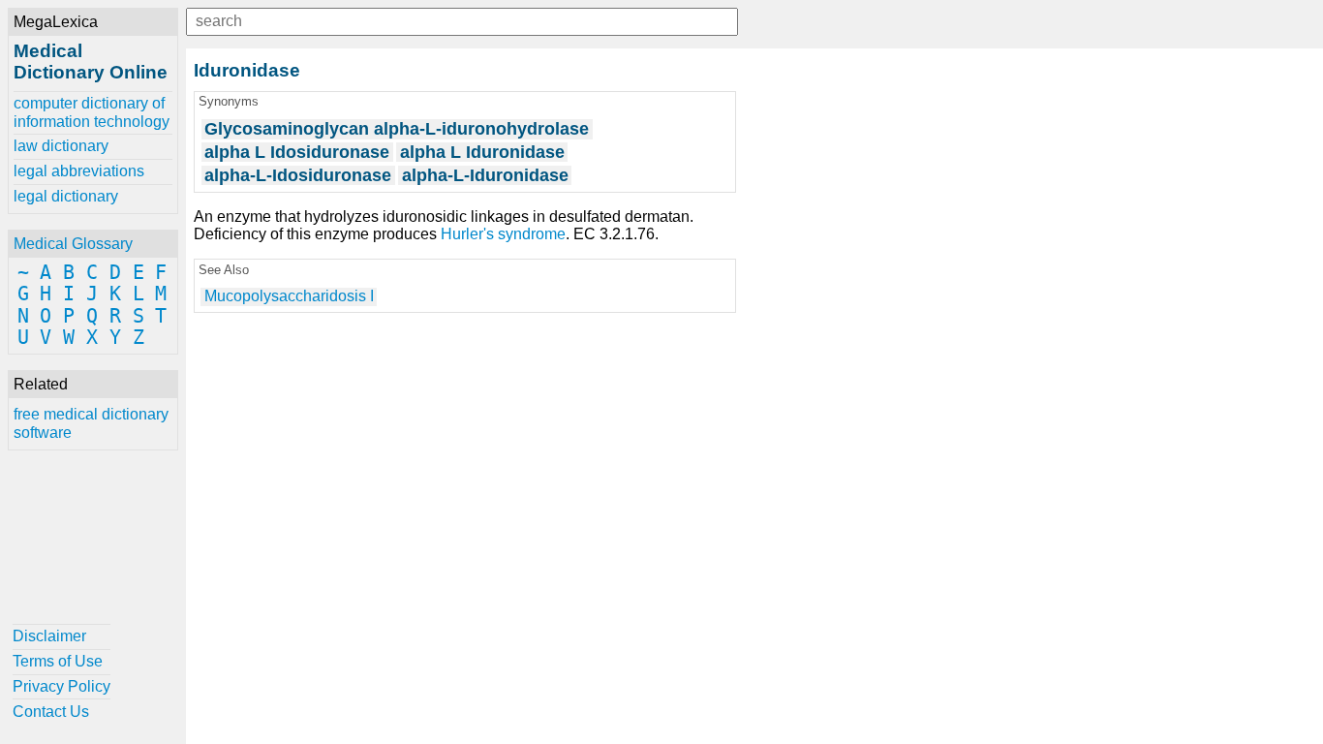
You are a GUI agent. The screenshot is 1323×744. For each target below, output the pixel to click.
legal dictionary (66, 196)
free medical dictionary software (91, 423)
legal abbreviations (79, 171)
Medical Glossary (73, 243)
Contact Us (51, 711)
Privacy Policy (61, 686)
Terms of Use (58, 661)
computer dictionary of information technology (91, 112)
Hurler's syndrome (503, 234)
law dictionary (61, 146)
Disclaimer (49, 636)
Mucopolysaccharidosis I (289, 296)
